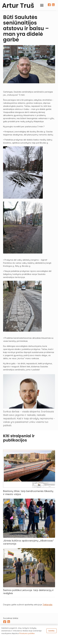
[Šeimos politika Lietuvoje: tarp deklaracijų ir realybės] (29, 549)
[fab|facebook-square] (5, 622)
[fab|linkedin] (53, 5)
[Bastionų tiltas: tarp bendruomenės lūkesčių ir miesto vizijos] (29, 450)
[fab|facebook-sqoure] (50, 5)
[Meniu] (42, 5)
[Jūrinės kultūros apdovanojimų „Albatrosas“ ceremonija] (29, 500)
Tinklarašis (47, 604)
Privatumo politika (27, 633)
